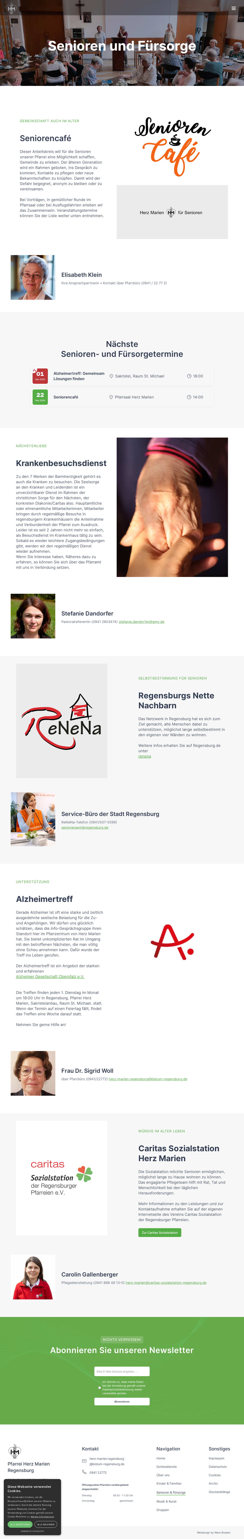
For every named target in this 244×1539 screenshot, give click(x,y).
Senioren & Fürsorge (171, 1492)
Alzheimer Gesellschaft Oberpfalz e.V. (50, 976)
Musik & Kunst (167, 1501)
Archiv (213, 1483)
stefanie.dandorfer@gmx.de (141, 622)
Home (161, 1458)
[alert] (32, 1507)
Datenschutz (218, 1467)
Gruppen (163, 1510)
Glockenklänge (219, 1492)
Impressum (216, 1458)
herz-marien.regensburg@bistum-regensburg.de (148, 1079)
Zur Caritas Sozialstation (160, 1232)
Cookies (215, 1475)
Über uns (163, 1475)
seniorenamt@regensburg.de (84, 828)
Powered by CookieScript (32, 1531)
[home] (12, 7)
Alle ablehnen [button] (45, 1524)
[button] (233, 9)
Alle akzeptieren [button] (20, 1524)
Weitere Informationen (42, 1516)
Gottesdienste (167, 1467)
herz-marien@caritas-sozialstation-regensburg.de (166, 1283)
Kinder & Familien (169, 1483)
